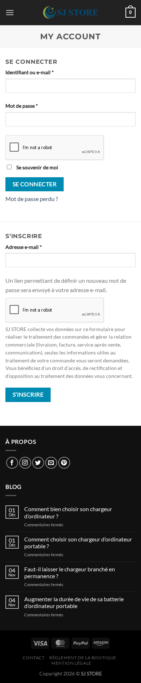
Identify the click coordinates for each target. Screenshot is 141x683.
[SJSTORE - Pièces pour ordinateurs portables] (70, 12)
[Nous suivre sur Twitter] (38, 463)
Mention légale (71, 663)
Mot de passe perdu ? (31, 198)
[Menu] (9, 12)
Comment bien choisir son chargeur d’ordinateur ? (68, 512)
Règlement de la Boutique (82, 657)
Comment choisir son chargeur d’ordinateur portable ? (78, 542)
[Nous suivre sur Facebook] (12, 463)
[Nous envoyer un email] (51, 463)
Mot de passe (34, 105)
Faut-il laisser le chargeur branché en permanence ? (69, 572)
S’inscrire (28, 394)
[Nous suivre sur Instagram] (25, 463)
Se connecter (35, 184)
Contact (33, 657)
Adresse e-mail (36, 247)
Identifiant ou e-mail (42, 72)
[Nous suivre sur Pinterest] (64, 463)
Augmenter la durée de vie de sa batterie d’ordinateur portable (74, 602)
